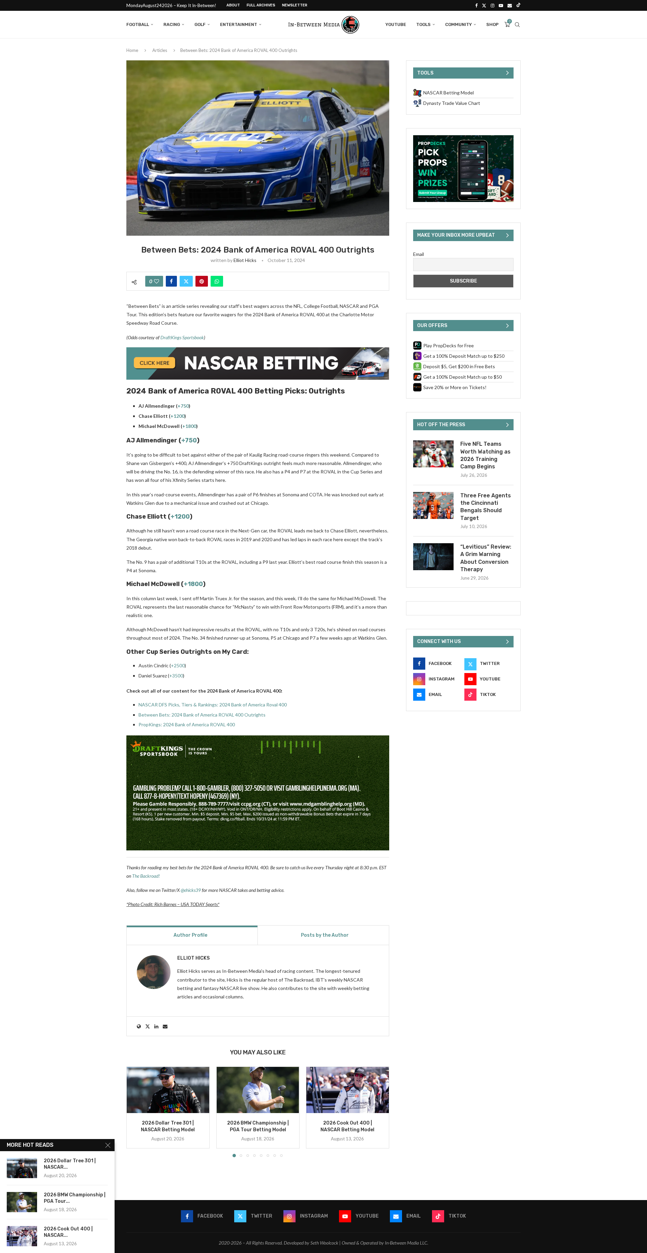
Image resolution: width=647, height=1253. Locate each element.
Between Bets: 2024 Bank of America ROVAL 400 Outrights (202, 715)
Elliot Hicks (245, 260)
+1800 (189, 426)
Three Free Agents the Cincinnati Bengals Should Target (485, 506)
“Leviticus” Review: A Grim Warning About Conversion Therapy (485, 558)
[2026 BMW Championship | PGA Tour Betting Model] (258, 1090)
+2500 (178, 665)
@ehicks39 (191, 890)
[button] (135, 1111)
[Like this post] (156, 281)
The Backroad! (146, 876)
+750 (183, 406)
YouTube (396, 24)
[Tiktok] (518, 5)
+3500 (176, 675)
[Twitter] (484, 5)
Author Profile (190, 935)
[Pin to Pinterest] (201, 281)
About (233, 5)
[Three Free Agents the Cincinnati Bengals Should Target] (433, 505)
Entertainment (238, 24)
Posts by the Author (325, 935)
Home (132, 50)
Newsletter (294, 5)
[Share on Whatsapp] (217, 281)
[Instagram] (492, 5)
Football (137, 24)
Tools (423, 24)
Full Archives (261, 5)
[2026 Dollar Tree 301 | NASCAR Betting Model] (168, 1090)
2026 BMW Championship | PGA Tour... (74, 1198)
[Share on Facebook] (171, 281)
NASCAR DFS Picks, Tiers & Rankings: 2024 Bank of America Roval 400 (212, 704)
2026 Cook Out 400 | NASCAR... (68, 1232)
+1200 (177, 416)
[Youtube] (501, 5)
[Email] (509, 5)
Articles (159, 50)
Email (418, 254)
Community (458, 24)
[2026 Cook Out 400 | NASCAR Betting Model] (347, 1090)
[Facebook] (476, 5)
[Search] (517, 24)
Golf (200, 24)
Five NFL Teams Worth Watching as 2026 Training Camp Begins (485, 455)
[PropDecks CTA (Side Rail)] (463, 138)
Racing (171, 24)
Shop (492, 24)
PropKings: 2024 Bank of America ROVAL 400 (186, 724)
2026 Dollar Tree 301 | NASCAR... (70, 1164)
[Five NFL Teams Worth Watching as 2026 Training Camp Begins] (433, 453)
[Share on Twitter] (186, 281)
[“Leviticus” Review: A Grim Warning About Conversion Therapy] (433, 556)
